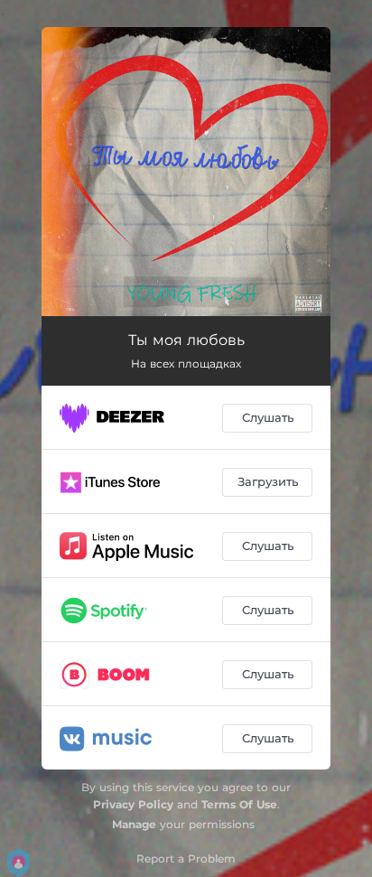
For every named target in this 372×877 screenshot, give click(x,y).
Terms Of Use (239, 804)
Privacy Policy (133, 804)
